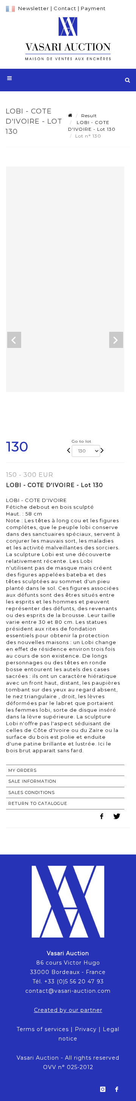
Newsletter (33, 8)
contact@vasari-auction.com (68, 991)
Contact (65, 8)
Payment (93, 8)
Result (89, 115)
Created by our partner (68, 1010)
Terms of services (43, 1029)
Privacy (86, 1029)
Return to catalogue (37, 803)
